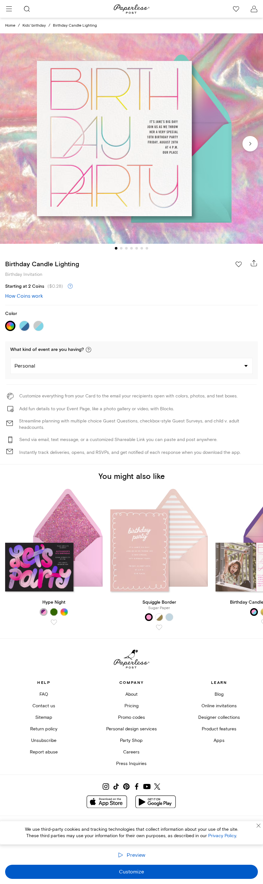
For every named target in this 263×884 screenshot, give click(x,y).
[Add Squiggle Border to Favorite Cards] (159, 627)
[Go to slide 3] (126, 248)
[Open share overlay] (254, 263)
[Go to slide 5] (136, 248)
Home (10, 25)
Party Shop (131, 740)
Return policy (43, 729)
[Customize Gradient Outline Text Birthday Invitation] (131, 138)
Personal (24, 366)
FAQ (43, 694)
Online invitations (219, 706)
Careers (131, 752)
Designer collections (219, 717)
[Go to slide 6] (141, 248)
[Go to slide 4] (131, 248)
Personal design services (131, 729)
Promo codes (131, 717)
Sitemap (43, 717)
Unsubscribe (43, 740)
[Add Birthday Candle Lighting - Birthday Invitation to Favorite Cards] (238, 264)
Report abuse (44, 752)
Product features (219, 729)
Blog (219, 694)
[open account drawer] (254, 9)
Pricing (131, 706)
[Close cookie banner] (258, 825)
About (131, 694)
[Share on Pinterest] (126, 786)
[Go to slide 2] (121, 248)
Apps (219, 740)
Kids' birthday (34, 25)
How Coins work (24, 296)
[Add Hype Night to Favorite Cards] (54, 622)
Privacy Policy (222, 835)
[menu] (9, 9)
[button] (88, 349)
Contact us (43, 706)
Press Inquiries (131, 763)
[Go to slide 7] (147, 248)
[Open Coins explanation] (70, 286)
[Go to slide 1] (116, 248)
